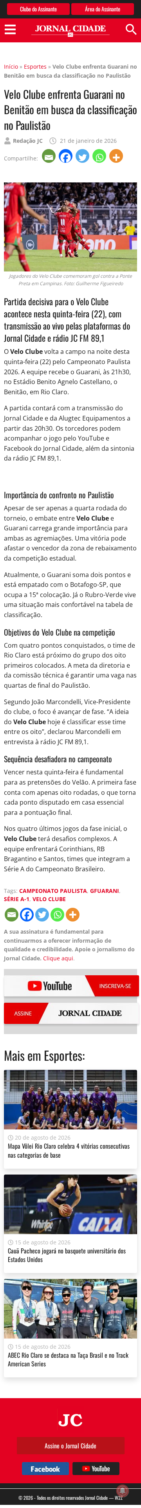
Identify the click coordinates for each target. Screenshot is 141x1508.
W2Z (119, 1497)
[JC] (70, 1419)
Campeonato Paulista (53, 890)
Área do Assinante (102, 9)
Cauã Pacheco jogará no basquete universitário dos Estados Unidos (67, 1255)
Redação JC (28, 140)
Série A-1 (16, 899)
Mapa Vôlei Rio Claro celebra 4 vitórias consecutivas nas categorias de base (69, 1150)
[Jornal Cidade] (70, 31)
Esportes (35, 66)
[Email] (49, 156)
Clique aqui (58, 958)
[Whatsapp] (100, 156)
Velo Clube (49, 899)
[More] (117, 156)
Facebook (45, 1468)
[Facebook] (66, 156)
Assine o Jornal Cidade (70, 1445)
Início (11, 66)
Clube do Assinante (38, 9)
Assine (71, 1013)
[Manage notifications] (122, 1490)
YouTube (71, 985)
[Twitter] (83, 156)
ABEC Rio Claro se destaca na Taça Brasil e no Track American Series (68, 1359)
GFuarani (104, 890)
